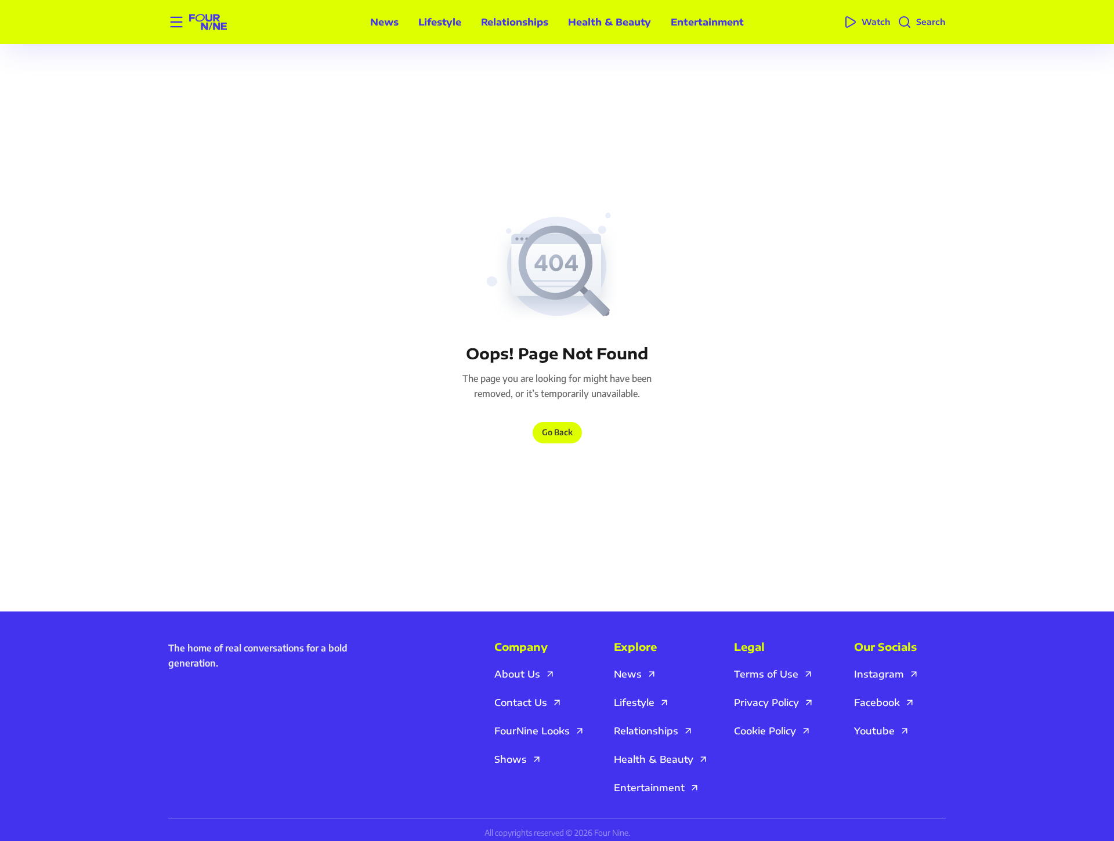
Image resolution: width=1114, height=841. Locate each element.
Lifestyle (439, 22)
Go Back (557, 432)
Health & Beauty (609, 22)
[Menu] (176, 22)
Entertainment (707, 22)
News (384, 22)
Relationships (514, 22)
